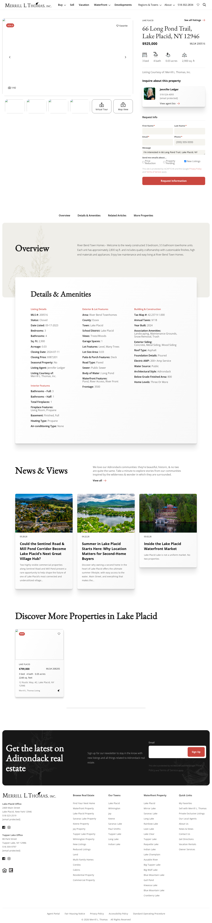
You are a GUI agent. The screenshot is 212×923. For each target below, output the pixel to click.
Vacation (84, 5)
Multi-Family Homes (83, 859)
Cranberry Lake (152, 895)
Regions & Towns (148, 5)
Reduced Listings (82, 849)
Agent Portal (53, 913)
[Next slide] (125, 57)
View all (97, 480)
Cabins (76, 869)
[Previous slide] (10, 57)
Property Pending (170, 162)
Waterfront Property (83, 808)
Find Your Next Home (84, 803)
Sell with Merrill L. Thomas (193, 808)
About (168, 5)
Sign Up (196, 751)
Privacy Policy (195, 168)
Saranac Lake (115, 823)
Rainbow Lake (151, 823)
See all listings (192, 20)
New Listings (193, 161)
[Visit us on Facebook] (3, 827)
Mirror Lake (150, 808)
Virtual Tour (102, 109)
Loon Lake (149, 828)
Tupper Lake (114, 834)
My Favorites (185, 803)
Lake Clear (149, 834)
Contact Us (184, 834)
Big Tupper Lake (152, 864)
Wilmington (114, 808)
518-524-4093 (167, 94)
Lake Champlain (152, 854)
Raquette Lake (151, 844)
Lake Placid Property (83, 813)
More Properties (143, 215)
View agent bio (168, 103)
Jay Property (79, 828)
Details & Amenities (89, 215)
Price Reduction (150, 162)
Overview (64, 215)
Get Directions (186, 839)
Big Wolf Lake (151, 869)
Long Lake (113, 839)
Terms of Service (153, 171)
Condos (77, 864)
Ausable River (151, 859)
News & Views (186, 828)
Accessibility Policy (118, 913)
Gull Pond (149, 880)
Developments (123, 5)
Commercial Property (84, 880)
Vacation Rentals (187, 844)
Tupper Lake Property (84, 834)
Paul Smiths (114, 828)
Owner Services (187, 849)
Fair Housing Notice (75, 913)
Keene (111, 818)
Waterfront (100, 5)
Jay (109, 813)
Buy (60, 5)
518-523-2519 (9, 815)
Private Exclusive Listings (192, 813)
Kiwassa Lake (150, 885)
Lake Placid (114, 803)
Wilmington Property (83, 839)
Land (75, 854)
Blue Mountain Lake (154, 874)
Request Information (174, 181)
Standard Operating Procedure (149, 913)
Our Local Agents (188, 818)
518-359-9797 (9, 846)
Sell (72, 5)
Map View (123, 109)
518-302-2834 (185, 5)
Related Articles (117, 215)
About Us (183, 823)
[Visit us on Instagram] (9, 827)
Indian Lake (114, 844)
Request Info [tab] (149, 117)
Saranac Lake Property (84, 818)
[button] (204, 4)
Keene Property (81, 823)
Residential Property (83, 874)
